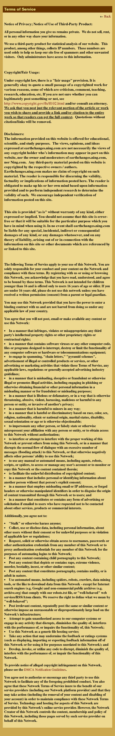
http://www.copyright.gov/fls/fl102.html (34, 103)
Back (107, 16)
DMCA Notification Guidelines (45, 669)
